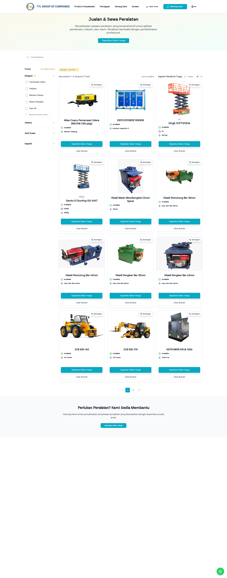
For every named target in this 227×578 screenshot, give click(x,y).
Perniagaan (105, 7)
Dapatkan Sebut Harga (113, 41)
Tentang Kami (121, 7)
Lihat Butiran (81, 151)
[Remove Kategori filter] (77, 70)
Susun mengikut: (148, 76)
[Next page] (139, 390)
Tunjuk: (190, 76)
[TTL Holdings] (48, 6)
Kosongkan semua (48, 69)
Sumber (135, 7)
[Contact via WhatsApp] (220, 571)
